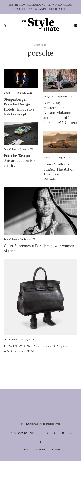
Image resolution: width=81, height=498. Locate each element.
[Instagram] (55, 433)
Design (7, 93)
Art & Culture (10, 149)
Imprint (40, 449)
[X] (48, 433)
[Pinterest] (63, 433)
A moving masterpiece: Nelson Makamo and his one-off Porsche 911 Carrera (60, 112)
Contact (26, 449)
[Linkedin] (70, 433)
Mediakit (55, 449)
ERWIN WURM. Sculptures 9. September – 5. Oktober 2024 (39, 348)
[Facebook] (40, 433)
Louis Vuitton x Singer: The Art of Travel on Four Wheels (58, 171)
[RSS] (40, 442)
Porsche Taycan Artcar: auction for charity (19, 160)
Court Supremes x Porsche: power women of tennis (39, 248)
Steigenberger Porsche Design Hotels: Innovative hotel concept (19, 106)
